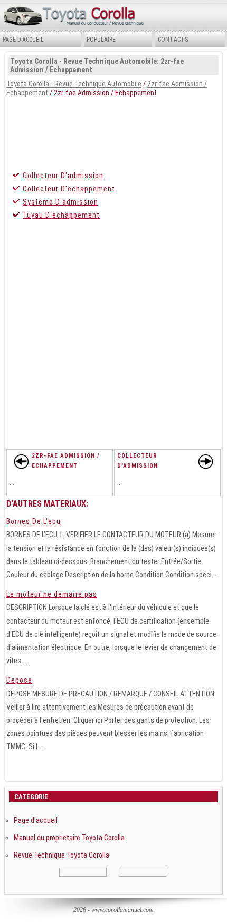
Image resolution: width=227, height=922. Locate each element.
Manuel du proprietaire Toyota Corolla (69, 837)
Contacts (173, 39)
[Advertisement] (113, 131)
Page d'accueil (23, 39)
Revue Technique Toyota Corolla (61, 855)
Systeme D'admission (60, 202)
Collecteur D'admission (63, 175)
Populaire (101, 39)
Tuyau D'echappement (61, 215)
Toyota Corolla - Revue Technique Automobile (73, 84)
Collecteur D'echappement (69, 189)
